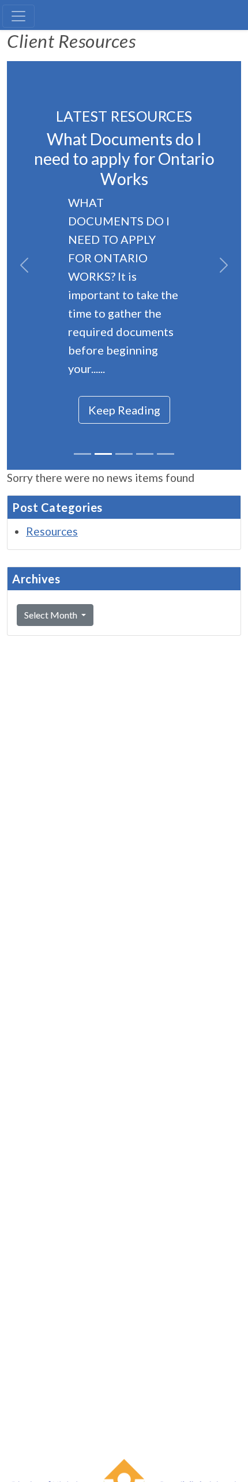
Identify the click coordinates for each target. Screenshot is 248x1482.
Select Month (51, 614)
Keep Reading (124, 410)
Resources (52, 531)
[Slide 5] (165, 454)
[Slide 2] (103, 454)
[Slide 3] (124, 454)
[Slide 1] (82, 454)
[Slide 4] (144, 454)
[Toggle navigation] (18, 16)
